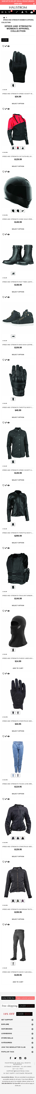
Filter (5, 40)
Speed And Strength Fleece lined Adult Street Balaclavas (18, 658)
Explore (5, 1024)
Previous (8, 85)
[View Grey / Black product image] (13, 148)
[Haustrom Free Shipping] (18, 1006)
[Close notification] (34, 3)
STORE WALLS (7, 1038)
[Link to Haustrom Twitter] (15, 1058)
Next (27, 85)
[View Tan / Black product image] (23, 838)
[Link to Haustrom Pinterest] (25, 1058)
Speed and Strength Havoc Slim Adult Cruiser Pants (18, 972)
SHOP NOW (18, 3)
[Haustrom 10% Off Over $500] (18, 1014)
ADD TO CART (18, 668)
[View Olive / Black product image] (18, 901)
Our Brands (6, 1029)
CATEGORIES (6, 1042)
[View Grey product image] (18, 712)
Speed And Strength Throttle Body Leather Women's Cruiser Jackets (18, 533)
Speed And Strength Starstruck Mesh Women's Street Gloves (18, 721)
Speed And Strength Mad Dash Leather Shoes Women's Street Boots (18, 344)
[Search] (26, 12)
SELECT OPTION (18, 103)
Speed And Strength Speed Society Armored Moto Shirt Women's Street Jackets (18, 470)
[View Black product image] (13, 85)
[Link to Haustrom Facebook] (10, 1058)
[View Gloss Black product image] (18, 211)
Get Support (7, 1020)
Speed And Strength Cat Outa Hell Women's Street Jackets (18, 156)
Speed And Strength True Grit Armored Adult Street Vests (18, 595)
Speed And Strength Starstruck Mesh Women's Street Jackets (18, 846)
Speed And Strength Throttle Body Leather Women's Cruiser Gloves (18, 407)
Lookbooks (6, 1033)
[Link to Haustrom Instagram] (20, 1058)
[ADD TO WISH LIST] (3, 46)
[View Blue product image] (13, 775)
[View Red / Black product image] (18, 148)
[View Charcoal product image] (13, 963)
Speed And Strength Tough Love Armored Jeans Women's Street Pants (18, 784)
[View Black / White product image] (13, 336)
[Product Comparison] (17, 12)
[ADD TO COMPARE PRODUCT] (6, 46)
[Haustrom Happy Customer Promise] (18, 998)
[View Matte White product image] (23, 211)
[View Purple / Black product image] (23, 901)
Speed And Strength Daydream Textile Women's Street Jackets (18, 909)
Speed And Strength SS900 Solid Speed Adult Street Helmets (18, 219)
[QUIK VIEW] (8, 46)
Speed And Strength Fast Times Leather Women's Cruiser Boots (18, 282)
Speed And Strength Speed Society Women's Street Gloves (18, 93)
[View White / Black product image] (23, 148)
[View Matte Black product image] (13, 211)
